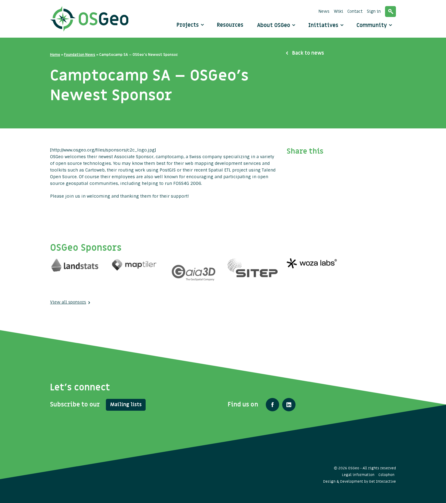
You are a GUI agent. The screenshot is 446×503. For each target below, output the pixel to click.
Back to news (308, 53)
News (324, 11)
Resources (230, 25)
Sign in (374, 11)
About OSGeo (274, 25)
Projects (188, 25)
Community (372, 25)
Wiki (338, 11)
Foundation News (79, 54)
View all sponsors (68, 302)
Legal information (358, 474)
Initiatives (324, 25)
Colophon (386, 474)
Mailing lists (126, 404)
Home (55, 54)
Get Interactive (382, 481)
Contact (355, 11)
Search (390, 11)
